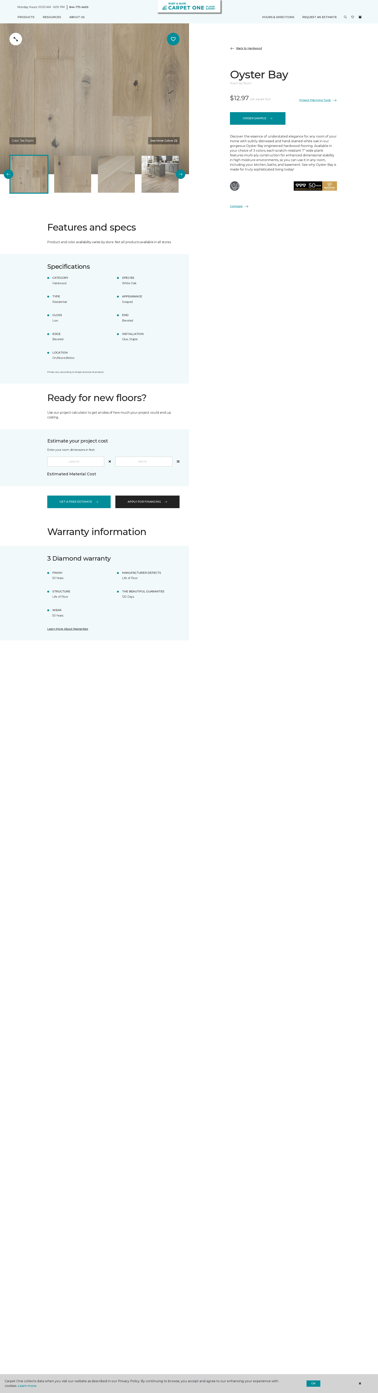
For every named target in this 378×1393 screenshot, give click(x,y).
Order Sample (254, 118)
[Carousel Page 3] (116, 174)
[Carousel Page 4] (160, 174)
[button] (345, 17)
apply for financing (144, 501)
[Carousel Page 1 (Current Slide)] (28, 174)
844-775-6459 (78, 7)
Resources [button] (52, 17)
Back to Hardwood (249, 48)
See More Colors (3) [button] (163, 140)
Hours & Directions (278, 17)
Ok (313, 1383)
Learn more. (27, 1386)
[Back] (8, 174)
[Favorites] (352, 17)
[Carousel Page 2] (72, 174)
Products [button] (26, 17)
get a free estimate (75, 501)
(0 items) (360, 17)
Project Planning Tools (315, 100)
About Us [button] (77, 17)
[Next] (180, 174)
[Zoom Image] (15, 39)
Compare (236, 206)
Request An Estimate (319, 17)
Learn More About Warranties (67, 629)
